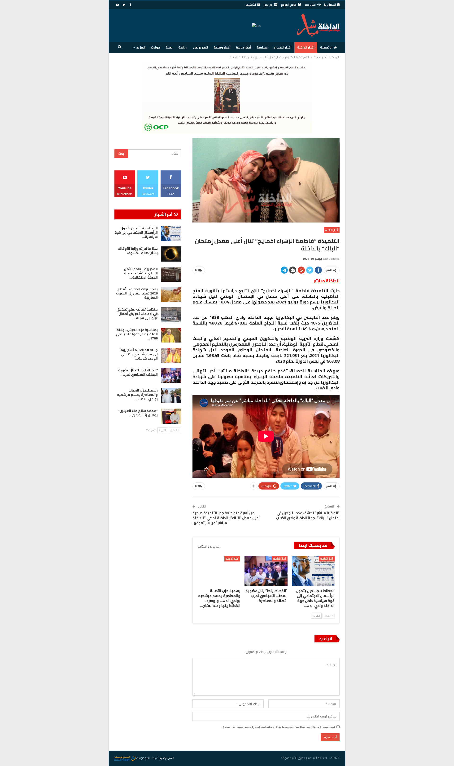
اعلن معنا (310, 4)
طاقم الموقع (289, 4)
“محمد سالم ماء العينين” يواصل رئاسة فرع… (138, 413)
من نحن (268, 4)
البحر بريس (200, 47)
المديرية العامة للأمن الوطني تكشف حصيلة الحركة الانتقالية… (141, 273)
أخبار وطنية (222, 47)
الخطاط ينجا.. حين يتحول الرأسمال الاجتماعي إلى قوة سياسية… (136, 232)
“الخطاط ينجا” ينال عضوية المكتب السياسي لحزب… (138, 372)
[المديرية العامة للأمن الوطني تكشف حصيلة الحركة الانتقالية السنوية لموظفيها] (171, 274)
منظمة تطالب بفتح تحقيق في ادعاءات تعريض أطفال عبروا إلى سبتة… (137, 313)
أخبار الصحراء (282, 47)
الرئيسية (326, 47)
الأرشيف (250, 4)
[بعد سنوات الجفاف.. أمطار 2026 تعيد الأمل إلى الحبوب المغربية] (171, 294)
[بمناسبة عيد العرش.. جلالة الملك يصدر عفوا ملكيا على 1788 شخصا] (171, 335)
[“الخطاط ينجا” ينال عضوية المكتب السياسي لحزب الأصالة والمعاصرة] (265, 571)
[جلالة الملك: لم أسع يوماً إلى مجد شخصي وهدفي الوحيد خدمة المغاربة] (171, 355)
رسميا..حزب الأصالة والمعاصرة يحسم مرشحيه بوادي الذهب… (137, 394)
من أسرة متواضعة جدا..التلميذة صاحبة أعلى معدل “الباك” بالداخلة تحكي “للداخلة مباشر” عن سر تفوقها (226, 517)
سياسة (262, 47)
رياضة (182, 47)
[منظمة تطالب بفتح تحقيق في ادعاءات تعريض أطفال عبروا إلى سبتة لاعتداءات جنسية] (171, 314)
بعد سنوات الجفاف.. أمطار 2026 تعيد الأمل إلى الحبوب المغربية (137, 293)
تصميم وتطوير (166, 758)
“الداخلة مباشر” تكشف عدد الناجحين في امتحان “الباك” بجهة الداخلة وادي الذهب (308, 515)
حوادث (155, 47)
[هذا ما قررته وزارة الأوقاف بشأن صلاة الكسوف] (171, 254)
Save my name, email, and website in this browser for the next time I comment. (278, 727)
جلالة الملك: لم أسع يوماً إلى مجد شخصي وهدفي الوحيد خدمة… (138, 354)
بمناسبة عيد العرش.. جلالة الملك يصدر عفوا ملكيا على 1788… (137, 334)
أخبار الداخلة (305, 47)
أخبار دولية (243, 47)
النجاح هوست (143, 758)
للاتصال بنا (330, 4)
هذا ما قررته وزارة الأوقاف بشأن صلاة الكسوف (138, 250)
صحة (169, 47)
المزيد (140, 47)
